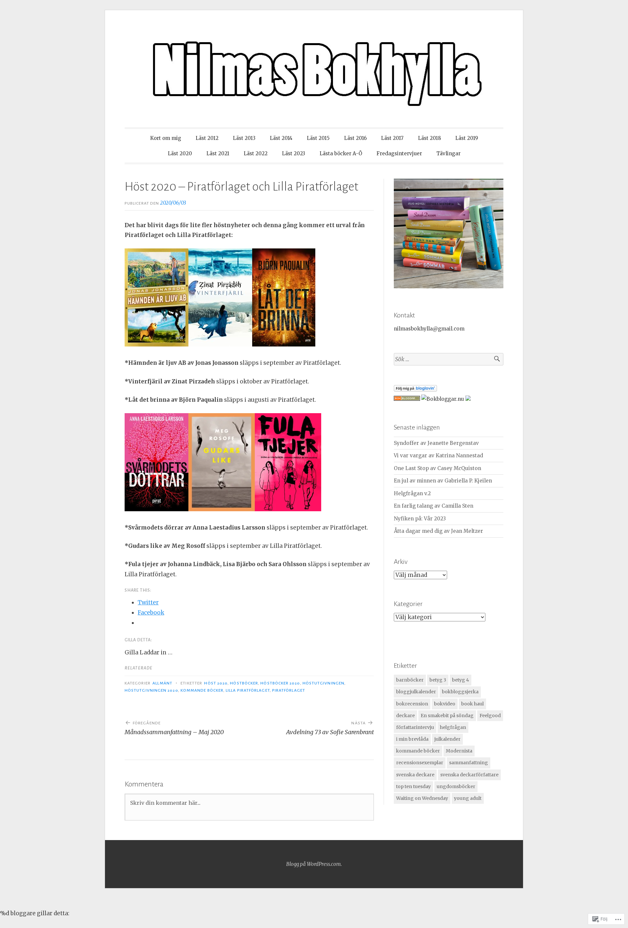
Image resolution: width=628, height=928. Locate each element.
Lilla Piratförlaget (248, 690)
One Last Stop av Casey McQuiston (437, 468)
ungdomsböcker (456, 786)
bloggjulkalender (416, 692)
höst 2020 (216, 683)
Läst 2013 (244, 138)
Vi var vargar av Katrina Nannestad (438, 455)
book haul (472, 704)
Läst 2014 (281, 138)
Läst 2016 (355, 138)
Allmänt (162, 683)
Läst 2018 (429, 138)
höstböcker (244, 683)
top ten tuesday (413, 786)
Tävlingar (448, 153)
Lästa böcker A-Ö (341, 153)
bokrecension (412, 704)
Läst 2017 (392, 138)
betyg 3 (437, 680)
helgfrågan (453, 727)
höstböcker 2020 (280, 683)
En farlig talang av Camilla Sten (433, 506)
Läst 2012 (207, 138)
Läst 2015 (318, 138)
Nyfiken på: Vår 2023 (420, 518)
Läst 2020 (180, 153)
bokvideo (444, 704)
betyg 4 (460, 680)
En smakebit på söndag (447, 715)
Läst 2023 (293, 153)
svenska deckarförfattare (469, 775)
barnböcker (410, 680)
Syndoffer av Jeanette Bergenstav (436, 443)
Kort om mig (165, 138)
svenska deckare (415, 775)
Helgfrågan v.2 (412, 493)
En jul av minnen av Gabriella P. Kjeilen (443, 481)
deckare (405, 715)
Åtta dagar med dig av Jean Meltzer (438, 531)
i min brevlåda (412, 739)
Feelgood (490, 715)
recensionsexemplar (419, 763)
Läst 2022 (256, 153)
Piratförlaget (288, 690)
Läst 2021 (217, 153)
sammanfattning (468, 763)
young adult (467, 798)
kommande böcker (202, 690)
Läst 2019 (466, 138)
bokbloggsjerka (460, 692)
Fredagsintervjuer (399, 153)
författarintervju (415, 727)
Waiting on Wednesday (422, 798)
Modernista (459, 751)
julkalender (447, 739)
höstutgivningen (323, 683)
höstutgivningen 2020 (151, 690)
